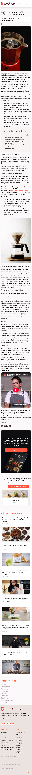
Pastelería (4, 689)
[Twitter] (10, 723)
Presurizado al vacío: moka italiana (15, 145)
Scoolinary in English (6, 749)
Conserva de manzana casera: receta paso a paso (15, 546)
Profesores (19, 742)
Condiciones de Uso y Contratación (11, 764)
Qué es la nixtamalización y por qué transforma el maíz (14, 653)
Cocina (3, 684)
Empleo (18, 749)
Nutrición (4, 702)
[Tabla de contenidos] (27, 134)
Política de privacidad (7, 761)
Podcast (3, 745)
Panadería (4, 691)
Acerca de (19, 740)
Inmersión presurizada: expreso (14, 139)
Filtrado (7, 147)
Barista (6, 18)
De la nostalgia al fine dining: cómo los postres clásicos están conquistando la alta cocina (15, 627)
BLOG (18, 3)
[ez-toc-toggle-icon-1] (26, 134)
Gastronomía (5, 687)
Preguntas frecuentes (7, 747)
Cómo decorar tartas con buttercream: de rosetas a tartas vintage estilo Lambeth (15, 572)
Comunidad (4, 742)
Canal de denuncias (7, 768)
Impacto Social (20, 744)
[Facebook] (4, 723)
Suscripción (4, 732)
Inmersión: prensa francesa (13, 138)
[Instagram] (2, 723)
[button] (27, 3)
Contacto (18, 753)
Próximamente (5, 744)
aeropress (4, 273)
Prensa (18, 751)
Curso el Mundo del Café (23, 416)
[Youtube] (7, 723)
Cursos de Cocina (21, 732)
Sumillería (4, 698)
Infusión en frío (9, 149)
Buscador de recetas (7, 740)
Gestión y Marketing (8, 700)
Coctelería (4, 696)
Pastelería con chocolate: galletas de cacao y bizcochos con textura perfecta (15, 519)
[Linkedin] (13, 723)
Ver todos (18, 734)
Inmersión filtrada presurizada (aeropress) (14, 142)
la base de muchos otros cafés (19, 191)
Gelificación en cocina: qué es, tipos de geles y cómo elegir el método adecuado (15, 600)
